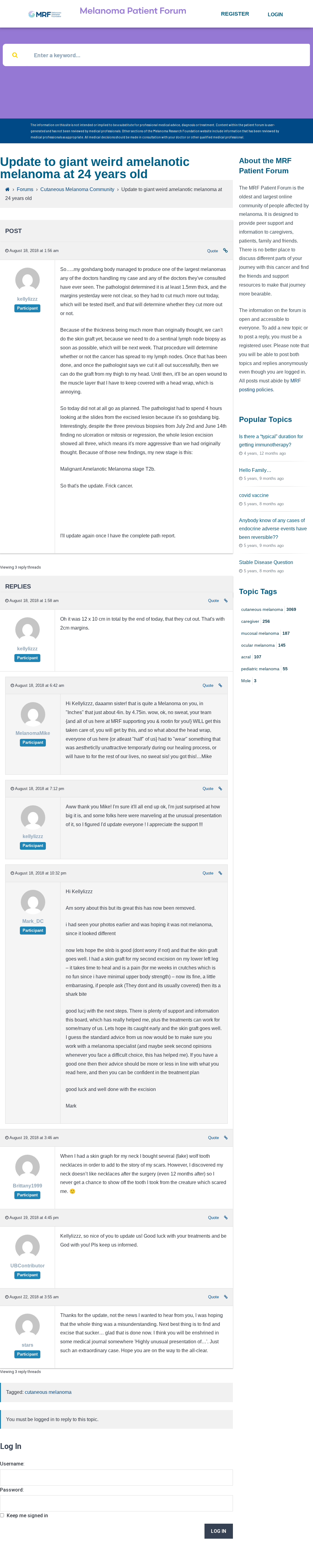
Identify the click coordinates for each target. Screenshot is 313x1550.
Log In (218, 1531)
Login (275, 14)
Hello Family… (255, 470)
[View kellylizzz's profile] (27, 290)
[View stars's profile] (27, 1336)
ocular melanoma (263, 645)
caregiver (255, 621)
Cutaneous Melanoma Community (77, 189)
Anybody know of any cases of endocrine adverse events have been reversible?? (273, 529)
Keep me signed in (27, 1515)
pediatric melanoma (264, 668)
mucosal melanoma (265, 633)
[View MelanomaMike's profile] (33, 725)
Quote (212, 251)
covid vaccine (254, 495)
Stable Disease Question (266, 562)
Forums (25, 189)
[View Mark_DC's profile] (33, 913)
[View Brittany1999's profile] (27, 1177)
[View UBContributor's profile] (27, 1257)
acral (251, 656)
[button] (235, 13)
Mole (248, 680)
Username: (12, 1464)
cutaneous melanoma (48, 1392)
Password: (12, 1490)
